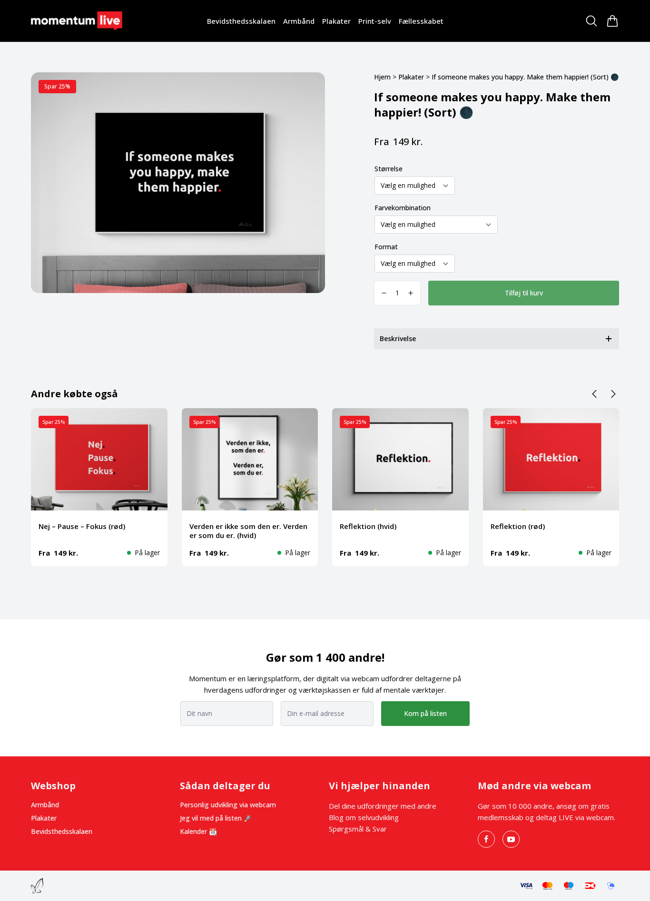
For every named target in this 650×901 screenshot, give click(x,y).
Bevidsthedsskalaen (241, 21)
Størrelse (388, 168)
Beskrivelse (398, 338)
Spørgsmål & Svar (358, 828)
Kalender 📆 (198, 831)
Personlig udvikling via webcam (228, 804)
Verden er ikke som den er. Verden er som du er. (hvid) (248, 530)
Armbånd (299, 21)
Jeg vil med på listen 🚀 (216, 818)
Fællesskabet (421, 21)
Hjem (382, 76)
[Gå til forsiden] (76, 20)
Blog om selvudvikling (364, 817)
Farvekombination (402, 207)
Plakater (336, 21)
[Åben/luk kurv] (612, 21)
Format (386, 246)
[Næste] (613, 394)
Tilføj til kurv (524, 292)
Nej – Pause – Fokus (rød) (82, 526)
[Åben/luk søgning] (591, 21)
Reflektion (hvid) (368, 526)
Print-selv (374, 21)
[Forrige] (594, 394)
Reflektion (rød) (518, 526)
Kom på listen (425, 713)
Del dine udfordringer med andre (382, 806)
